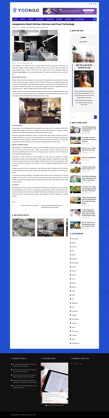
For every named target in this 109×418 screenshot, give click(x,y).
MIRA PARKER (26, 63)
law (73, 299)
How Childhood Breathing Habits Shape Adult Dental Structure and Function (89, 178)
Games (74, 283)
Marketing (74, 303)
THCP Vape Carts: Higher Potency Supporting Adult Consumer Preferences (89, 188)
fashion (74, 267)
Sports (73, 327)
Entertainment (75, 263)
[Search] (95, 117)
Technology (75, 331)
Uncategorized (75, 343)
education (50, 19)
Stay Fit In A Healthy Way (89, 157)
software (74, 323)
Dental (73, 255)
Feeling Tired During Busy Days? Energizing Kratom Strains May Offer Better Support (24, 376)
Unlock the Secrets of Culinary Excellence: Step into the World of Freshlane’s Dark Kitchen (23, 231)
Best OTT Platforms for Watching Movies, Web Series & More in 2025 (88, 224)
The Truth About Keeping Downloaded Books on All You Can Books (89, 129)
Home (15, 19)
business (59, 19)
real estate (74, 311)
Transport (74, 335)
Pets (73, 307)
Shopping (68, 19)
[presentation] (62, 220)
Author (22, 19)
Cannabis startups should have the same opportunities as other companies (51, 206)
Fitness (30, 19)
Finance (74, 271)
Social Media (75, 319)
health (73, 291)
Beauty (73, 242)
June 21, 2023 (17, 235)
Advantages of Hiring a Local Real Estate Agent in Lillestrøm (89, 139)
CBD (73, 250)
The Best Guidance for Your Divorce (30, 205)
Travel (73, 339)
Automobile (40, 19)
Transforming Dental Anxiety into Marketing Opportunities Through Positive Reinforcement (25, 381)
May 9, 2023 (45, 234)
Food (13, 202)
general (74, 287)
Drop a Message (79, 19)
